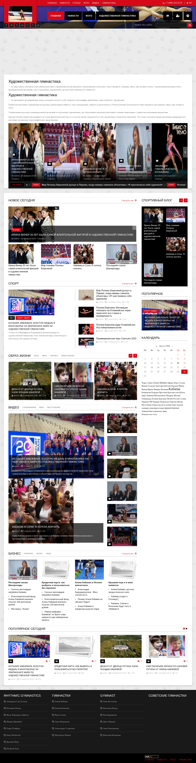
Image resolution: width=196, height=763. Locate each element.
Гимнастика (109, 3)
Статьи (76, 3)
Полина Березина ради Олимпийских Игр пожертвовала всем (115, 326)
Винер (144, 386)
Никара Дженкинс (14, 721)
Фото (86, 3)
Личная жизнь (98, 179)
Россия (176, 399)
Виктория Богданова (112, 735)
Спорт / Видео (150, 311)
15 (178, 363)
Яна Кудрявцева (110, 715)
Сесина (183, 399)
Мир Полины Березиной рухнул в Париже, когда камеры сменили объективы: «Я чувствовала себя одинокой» (73, 184)
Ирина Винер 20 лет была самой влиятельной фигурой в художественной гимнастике (72, 234)
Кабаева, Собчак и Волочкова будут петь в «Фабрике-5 (119, 606)
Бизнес (39, 553)
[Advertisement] (98, 51)
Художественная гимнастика (117, 16)
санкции (145, 408)
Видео (95, 3)
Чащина (156, 402)
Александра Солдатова (65, 728)
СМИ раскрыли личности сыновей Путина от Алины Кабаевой (71, 389)
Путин (170, 398)
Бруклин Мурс (13, 742)
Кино (44, 356)
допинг (169, 405)
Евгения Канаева (171, 386)
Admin (16, 176)
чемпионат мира (160, 411)
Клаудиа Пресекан (159, 392)
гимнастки (156, 405)
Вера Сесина (179, 383)
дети (163, 405)
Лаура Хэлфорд (13, 728)
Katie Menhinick (14, 735)
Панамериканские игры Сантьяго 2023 (116, 338)
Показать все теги (149, 414)
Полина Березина (159, 399)
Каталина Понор (14, 708)
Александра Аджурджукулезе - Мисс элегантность (86, 592)
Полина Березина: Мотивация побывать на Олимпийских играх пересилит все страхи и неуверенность (113, 311)
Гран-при (159, 386)
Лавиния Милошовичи (156, 395)
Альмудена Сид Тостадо (17, 701)
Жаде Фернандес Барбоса (18, 715)
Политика (123, 179)
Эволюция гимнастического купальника (166, 169)
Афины (170, 383)
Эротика (54, 356)
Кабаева (174, 389)
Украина (145, 402)
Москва (177, 395)
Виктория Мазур (110, 708)
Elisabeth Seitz (13, 748)
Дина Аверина (109, 721)
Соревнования (29, 407)
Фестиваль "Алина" (20, 609)
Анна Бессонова (110, 701)
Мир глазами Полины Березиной (172, 228)
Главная (52, 3)
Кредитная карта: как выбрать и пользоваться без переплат (55, 585)
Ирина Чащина (154, 389)
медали (180, 405)
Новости (65, 3)
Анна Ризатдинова (111, 728)
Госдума (151, 386)
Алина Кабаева (160, 383)
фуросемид (159, 408)
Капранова (146, 392)
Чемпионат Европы (168, 402)
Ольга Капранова (62, 721)
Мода (36, 356)
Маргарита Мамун (63, 735)
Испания (164, 389)
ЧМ (150, 402)
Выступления (53, 407)
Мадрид (169, 395)
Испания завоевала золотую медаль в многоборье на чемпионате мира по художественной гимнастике (31, 326)
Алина (150, 383)
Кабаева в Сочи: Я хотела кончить (36, 527)
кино (174, 405)
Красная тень (173, 392)
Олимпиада (146, 399)
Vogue (144, 383)
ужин (151, 408)
